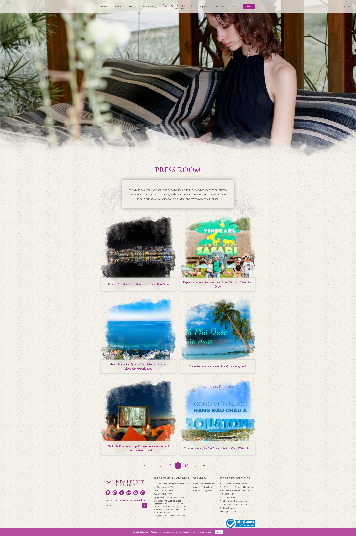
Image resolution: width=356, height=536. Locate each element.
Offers (234, 6)
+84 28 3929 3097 (227, 494)
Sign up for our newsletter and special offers (125, 500)
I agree (219, 532)
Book (249, 6)
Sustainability (149, 6)
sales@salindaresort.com (234, 501)
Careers (196, 487)
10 (169, 466)
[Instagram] (114, 492)
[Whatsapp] (142, 492)
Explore (203, 6)
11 (178, 466)
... (161, 466)
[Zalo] (128, 492)
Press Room (198, 484)
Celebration (219, 6)
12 (186, 466)
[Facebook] (107, 492)
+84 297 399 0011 (163, 490)
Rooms (117, 6)
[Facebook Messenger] (135, 492)
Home (104, 6)
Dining (132, 6)
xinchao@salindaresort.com (169, 498)
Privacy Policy (207, 490)
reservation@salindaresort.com (233, 505)
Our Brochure (206, 487)
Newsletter (209, 484)
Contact (196, 490)
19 (203, 466)
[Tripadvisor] (121, 492)
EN (345, 6)
